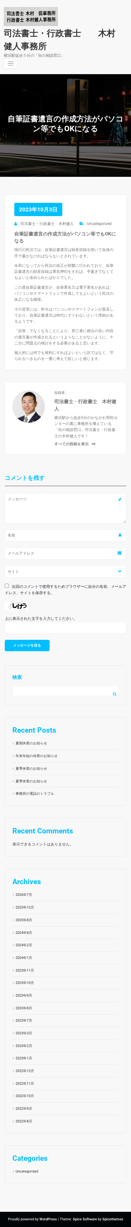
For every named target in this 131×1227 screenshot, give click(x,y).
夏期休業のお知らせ (31, 743)
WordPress (48, 1219)
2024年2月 (24, 945)
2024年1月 (24, 958)
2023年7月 (24, 1020)
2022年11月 (25, 1084)
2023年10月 (25, 983)
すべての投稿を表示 (72, 444)
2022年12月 (25, 1071)
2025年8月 (24, 920)
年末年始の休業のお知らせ (37, 756)
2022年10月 (25, 1096)
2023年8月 (24, 1008)
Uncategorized (99, 224)
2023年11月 (25, 970)
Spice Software (85, 1219)
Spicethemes (112, 1219)
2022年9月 (24, 1109)
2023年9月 (24, 995)
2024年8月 (24, 933)
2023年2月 (24, 1046)
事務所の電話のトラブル (35, 794)
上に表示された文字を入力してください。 (41, 618)
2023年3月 (24, 1033)
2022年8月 (24, 1121)
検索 (17, 677)
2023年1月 (24, 1058)
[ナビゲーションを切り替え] (10, 63)
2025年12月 (25, 907)
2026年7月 (24, 895)
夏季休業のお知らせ (31, 769)
